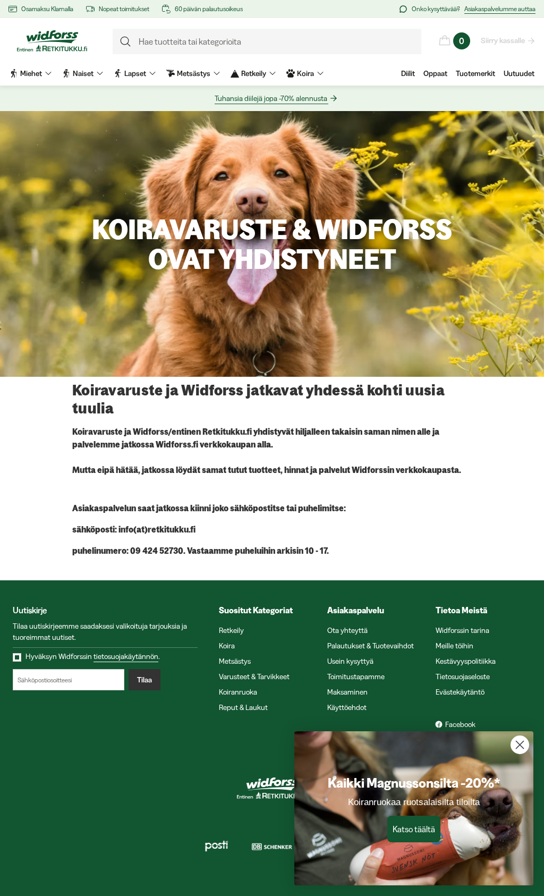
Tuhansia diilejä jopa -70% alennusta (271, 98)
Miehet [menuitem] (31, 73)
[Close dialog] (520, 745)
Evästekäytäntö (460, 692)
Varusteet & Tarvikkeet (254, 676)
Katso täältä (414, 829)
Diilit (408, 73)
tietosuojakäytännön (126, 656)
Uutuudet (519, 73)
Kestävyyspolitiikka (466, 661)
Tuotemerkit (475, 73)
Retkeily (231, 630)
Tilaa (144, 679)
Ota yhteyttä (347, 630)
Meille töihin (454, 645)
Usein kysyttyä (350, 661)
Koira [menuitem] (305, 73)
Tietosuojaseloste (463, 676)
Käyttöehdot (347, 707)
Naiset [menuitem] (83, 73)
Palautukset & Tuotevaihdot (370, 645)
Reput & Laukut (243, 707)
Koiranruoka (238, 692)
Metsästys (235, 661)
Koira (227, 645)
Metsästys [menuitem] (193, 73)
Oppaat (435, 73)
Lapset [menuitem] (135, 73)
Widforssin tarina (462, 630)
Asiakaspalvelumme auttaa (500, 9)
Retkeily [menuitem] (253, 73)
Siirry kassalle (503, 40)
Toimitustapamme (356, 676)
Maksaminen (347, 692)
